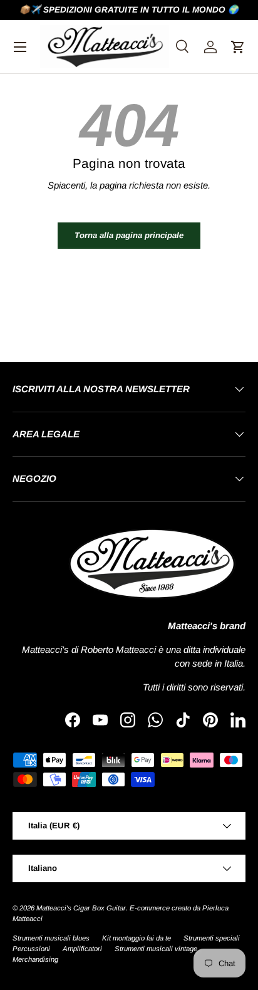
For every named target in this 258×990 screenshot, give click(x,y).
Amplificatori (82, 948)
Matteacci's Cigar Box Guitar (81, 908)
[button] (238, 47)
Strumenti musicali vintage (156, 948)
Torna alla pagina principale (129, 235)
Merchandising (35, 959)
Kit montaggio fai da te (136, 938)
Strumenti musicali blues (51, 938)
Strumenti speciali (211, 938)
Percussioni (31, 948)
